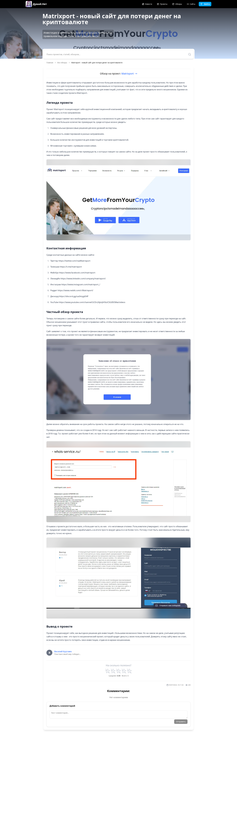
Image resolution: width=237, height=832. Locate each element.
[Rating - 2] (113, 671)
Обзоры (178, 4)
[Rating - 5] (129, 671)
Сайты (192, 4)
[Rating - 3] (118, 671)
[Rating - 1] (107, 671)
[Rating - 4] (123, 671)
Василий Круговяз (63, 651)
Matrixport (127, 73)
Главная (49, 62)
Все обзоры (62, 62)
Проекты (163, 4)
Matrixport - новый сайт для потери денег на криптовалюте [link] (96, 62)
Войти (207, 4)
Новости (148, 4)
